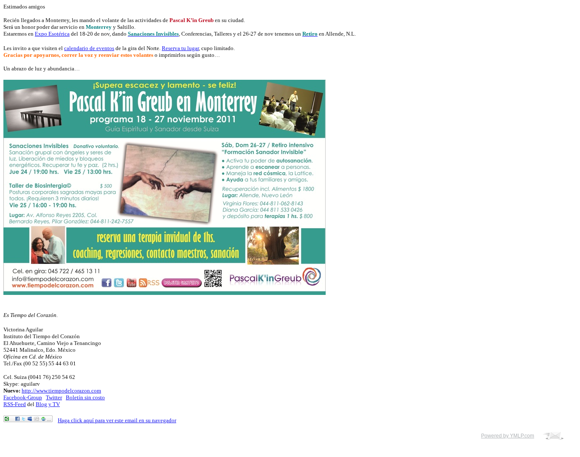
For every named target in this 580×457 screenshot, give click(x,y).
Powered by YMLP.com (507, 436)
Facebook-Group (22, 397)
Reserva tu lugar (180, 48)
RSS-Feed (14, 404)
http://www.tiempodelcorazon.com (61, 390)
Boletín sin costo (85, 397)
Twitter (54, 397)
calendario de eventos (89, 48)
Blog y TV (48, 404)
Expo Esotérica (52, 34)
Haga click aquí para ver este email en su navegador (117, 420)
